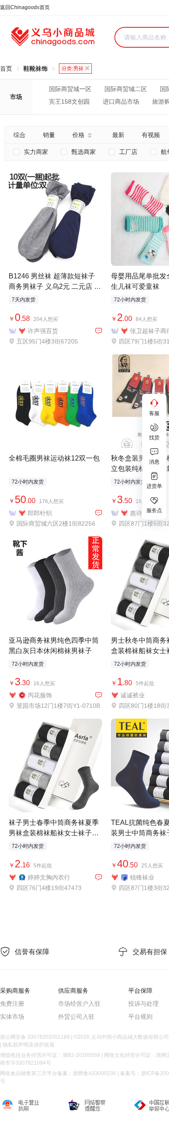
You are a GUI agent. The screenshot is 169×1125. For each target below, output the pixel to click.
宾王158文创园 (69, 101)
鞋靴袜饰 (35, 68)
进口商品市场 (121, 101)
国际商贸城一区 (70, 88)
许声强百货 (43, 330)
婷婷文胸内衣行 (49, 877)
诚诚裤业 (132, 695)
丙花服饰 (40, 695)
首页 (6, 68)
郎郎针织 (40, 513)
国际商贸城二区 (125, 88)
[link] (6, 68)
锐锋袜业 (142, 877)
